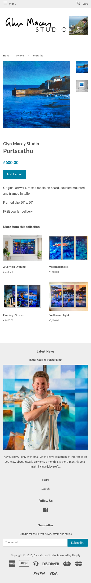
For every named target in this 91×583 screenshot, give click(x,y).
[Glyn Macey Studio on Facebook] (45, 511)
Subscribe (77, 543)
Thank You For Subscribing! (46, 360)
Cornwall (20, 56)
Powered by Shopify (68, 555)
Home (6, 56)
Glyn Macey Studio (45, 555)
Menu (12, 4)
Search (45, 489)
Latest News (45, 351)
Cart (85, 4)
